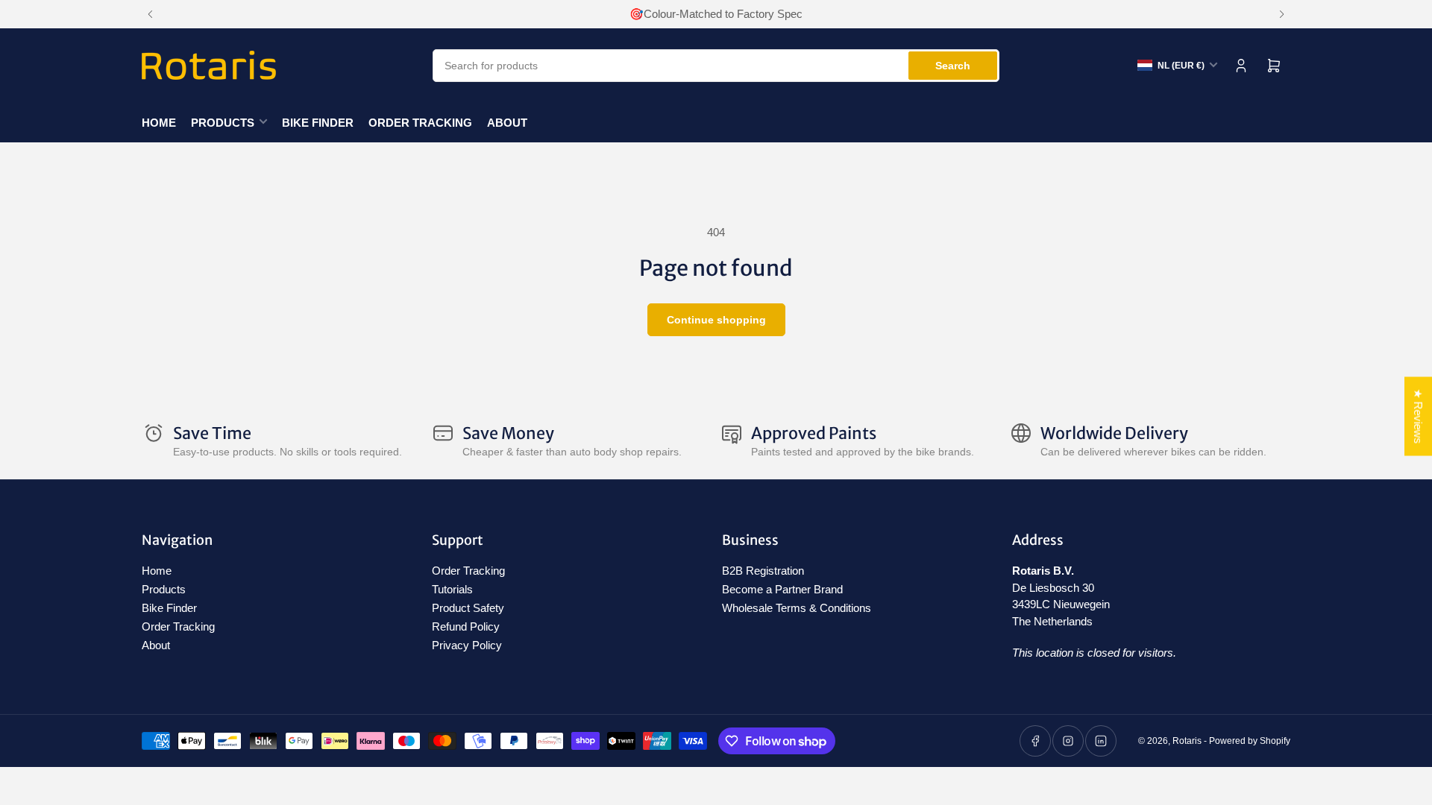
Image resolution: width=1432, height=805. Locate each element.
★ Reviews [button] (1418, 416)
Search (952, 66)
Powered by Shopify (1249, 741)
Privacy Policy (467, 645)
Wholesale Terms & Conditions (796, 608)
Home (159, 122)
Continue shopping (716, 320)
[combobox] (716, 65)
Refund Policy (466, 626)
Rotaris (1187, 741)
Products (222, 122)
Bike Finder (318, 122)
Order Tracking (420, 122)
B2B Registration (763, 570)
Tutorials (452, 589)
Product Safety (468, 608)
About (507, 122)
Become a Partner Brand (782, 589)
